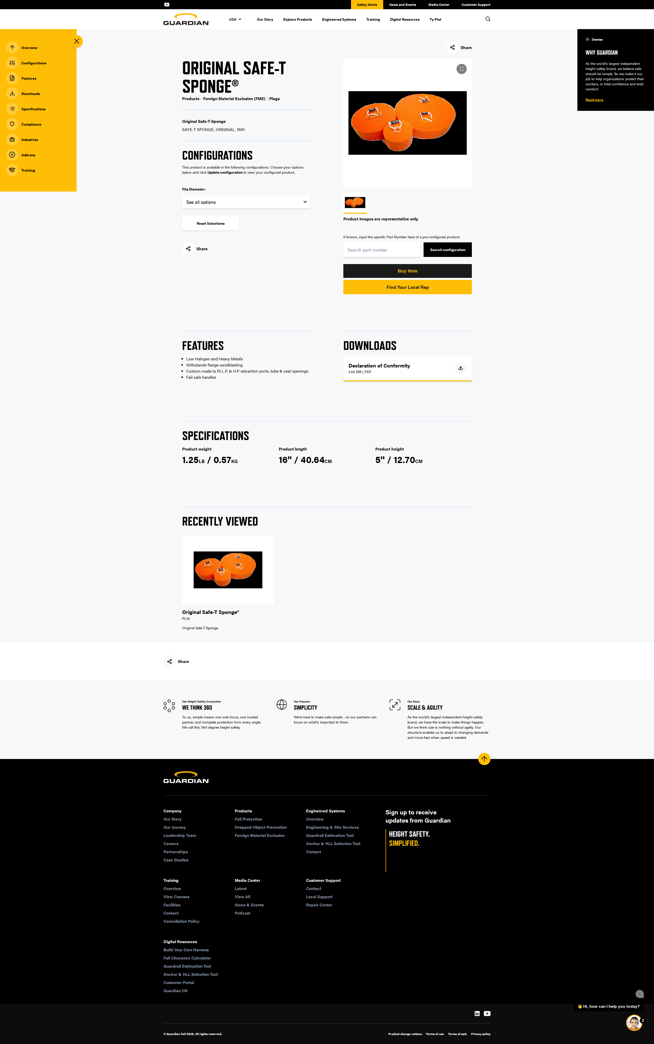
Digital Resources (404, 19)
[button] (407, 271)
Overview (315, 819)
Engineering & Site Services (332, 827)
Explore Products (297, 19)
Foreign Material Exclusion (260, 835)
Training (373, 19)
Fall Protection (248, 819)
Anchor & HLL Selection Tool (333, 843)
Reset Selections (211, 223)
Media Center (438, 4)
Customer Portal (179, 982)
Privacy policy (481, 1033)
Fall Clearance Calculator (187, 958)
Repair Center (319, 905)
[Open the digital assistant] (634, 1023)
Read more (594, 99)
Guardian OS (176, 990)
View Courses (176, 896)
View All (242, 896)
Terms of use (435, 1033)
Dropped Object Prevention (261, 827)
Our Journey (175, 827)
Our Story (265, 19)
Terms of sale (457, 1033)
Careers (171, 843)
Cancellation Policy (181, 921)
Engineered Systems (339, 19)
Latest (241, 888)
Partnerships (176, 852)
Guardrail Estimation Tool (330, 835)
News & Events (249, 905)
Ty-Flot (435, 19)
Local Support (319, 896)
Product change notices (405, 1033)
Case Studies (176, 860)
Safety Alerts (367, 4)
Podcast (242, 913)
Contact (313, 852)
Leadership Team (180, 835)
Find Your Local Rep (408, 287)
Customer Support (476, 4)
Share (466, 47)
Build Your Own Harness (186, 950)
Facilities (172, 905)
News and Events (402, 4)
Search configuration (447, 249)
